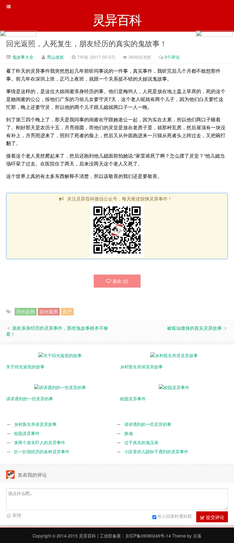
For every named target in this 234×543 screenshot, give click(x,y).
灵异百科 (87, 536)
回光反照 (25, 311)
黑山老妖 (55, 57)
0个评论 (172, 57)
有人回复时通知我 (175, 516)
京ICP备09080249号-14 (148, 536)
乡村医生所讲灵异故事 (35, 424)
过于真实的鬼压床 (141, 442)
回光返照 (49, 311)
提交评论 (214, 517)
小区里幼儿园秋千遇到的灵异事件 (156, 451)
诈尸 (67, 311)
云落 (197, 536)
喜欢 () (120, 281)
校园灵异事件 (27, 433)
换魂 (128, 433)
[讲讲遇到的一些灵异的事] (60, 387)
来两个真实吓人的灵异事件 (39, 442)
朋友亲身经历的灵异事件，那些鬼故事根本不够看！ (57, 331)
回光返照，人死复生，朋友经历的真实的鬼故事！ (86, 43)
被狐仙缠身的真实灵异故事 (194, 328)
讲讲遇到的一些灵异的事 (147, 424)
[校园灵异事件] (174, 387)
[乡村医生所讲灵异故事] (174, 355)
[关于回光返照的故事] (60, 355)
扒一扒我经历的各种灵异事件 (41, 451)
